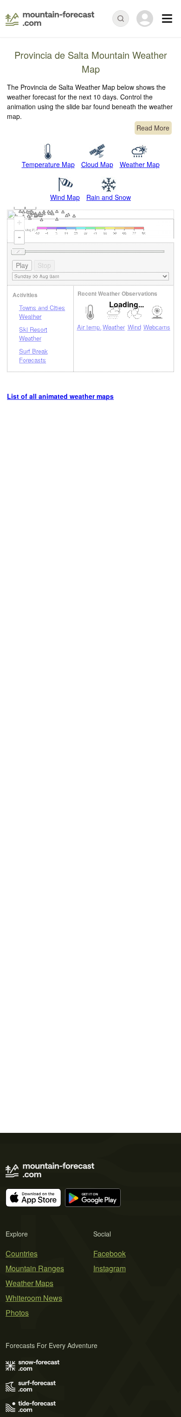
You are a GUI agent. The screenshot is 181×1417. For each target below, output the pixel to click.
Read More (152, 127)
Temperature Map (48, 164)
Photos (17, 1312)
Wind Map (65, 197)
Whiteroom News (34, 1298)
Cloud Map (97, 164)
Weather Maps (29, 1283)
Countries (22, 1253)
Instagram (109, 1268)
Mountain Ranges (35, 1268)
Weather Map (140, 164)
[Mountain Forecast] (50, 18)
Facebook (109, 1253)
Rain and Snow (108, 197)
